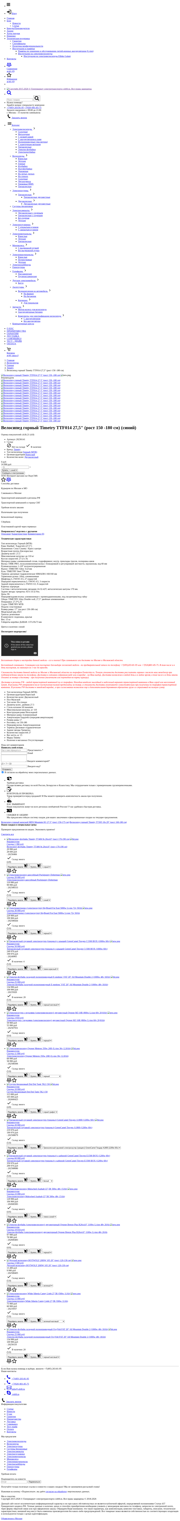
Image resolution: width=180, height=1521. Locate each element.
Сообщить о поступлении (13, 473)
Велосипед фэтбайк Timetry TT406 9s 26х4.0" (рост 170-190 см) (37, 846)
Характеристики (19, 534)
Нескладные (24, 134)
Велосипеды (18, 156)
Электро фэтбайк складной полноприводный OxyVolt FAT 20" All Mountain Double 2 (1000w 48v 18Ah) (56, 1337)
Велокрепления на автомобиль (33, 291)
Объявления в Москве (11, 1518)
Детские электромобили (24, 280)
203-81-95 (15, 107)
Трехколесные (25, 147)
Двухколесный (31, 457)
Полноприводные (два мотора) (33, 142)
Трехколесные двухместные (37, 197)
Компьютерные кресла (23, 323)
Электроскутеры (20, 190)
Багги (20, 283)
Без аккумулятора (32, 321)
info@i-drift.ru (18, 1389)
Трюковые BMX (26, 184)
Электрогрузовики (21, 224)
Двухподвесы (24, 181)
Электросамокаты (21, 210)
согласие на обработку (56, 1491)
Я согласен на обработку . (30, 772)
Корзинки (23, 300)
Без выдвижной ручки (28, 250)
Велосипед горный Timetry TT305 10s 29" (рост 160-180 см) (98, 822)
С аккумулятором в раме (29, 139)
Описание (6, 534)
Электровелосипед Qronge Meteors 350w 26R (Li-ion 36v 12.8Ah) (37, 1056)
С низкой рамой (25, 137)
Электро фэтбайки (27, 149)
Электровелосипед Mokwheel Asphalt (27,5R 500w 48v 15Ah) (36, 1196)
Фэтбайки (23, 166)
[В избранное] (3, 481)
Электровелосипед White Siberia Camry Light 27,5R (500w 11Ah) (37, 1301)
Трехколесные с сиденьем (30, 215)
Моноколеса (18, 245)
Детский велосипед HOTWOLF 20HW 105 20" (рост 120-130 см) (38, 1265)
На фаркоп (29, 294)
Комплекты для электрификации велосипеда (40, 316)
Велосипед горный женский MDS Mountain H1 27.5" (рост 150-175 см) (35, 822)
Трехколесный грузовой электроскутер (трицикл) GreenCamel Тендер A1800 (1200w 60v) (49, 1127)
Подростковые (25, 259)
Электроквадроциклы (23, 254)
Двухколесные (25, 201)
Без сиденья (23, 218)
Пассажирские (25, 274)
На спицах (23, 176)
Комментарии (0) (36, 534)
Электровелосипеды (22, 129)
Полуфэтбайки (25, 169)
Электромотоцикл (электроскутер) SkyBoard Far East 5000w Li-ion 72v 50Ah (43, 913)
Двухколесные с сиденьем (30, 213)
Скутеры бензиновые (22, 206)
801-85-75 (32, 107)
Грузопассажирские (27, 276)
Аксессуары (18, 287)
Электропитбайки (26, 152)
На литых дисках (26, 174)
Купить (5, 470)
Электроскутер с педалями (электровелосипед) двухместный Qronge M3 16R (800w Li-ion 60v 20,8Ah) (56, 1020)
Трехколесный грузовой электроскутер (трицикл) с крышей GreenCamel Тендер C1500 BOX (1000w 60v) (57, 949)
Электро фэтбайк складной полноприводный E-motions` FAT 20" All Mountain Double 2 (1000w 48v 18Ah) (57, 984)
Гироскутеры (18, 267)
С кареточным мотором (29, 144)
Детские (22, 161)
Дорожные (23, 171)
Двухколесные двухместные (37, 204)
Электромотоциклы (22, 234)
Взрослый (30, 454)
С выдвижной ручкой (28, 248)
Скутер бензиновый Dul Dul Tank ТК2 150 (27, 1092)
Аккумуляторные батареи (30, 312)
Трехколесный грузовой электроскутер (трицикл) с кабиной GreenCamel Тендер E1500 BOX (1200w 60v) (57, 1161)
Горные (21, 164)
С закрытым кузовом (28, 230)
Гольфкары (17, 271)
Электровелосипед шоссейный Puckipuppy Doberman (32, 880)
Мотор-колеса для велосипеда (32, 309)
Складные (23, 132)
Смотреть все (7, 834)
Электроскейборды (21, 265)
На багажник (30, 296)
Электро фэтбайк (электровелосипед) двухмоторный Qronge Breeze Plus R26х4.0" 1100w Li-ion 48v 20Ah (57, 1232)
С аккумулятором (32, 318)
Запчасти (17, 307)
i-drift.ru (15, 1394)
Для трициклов (31, 303)
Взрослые (22, 158)
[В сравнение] (8, 481)
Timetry (10, 368)
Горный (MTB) (30, 452)
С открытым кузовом (28, 227)
